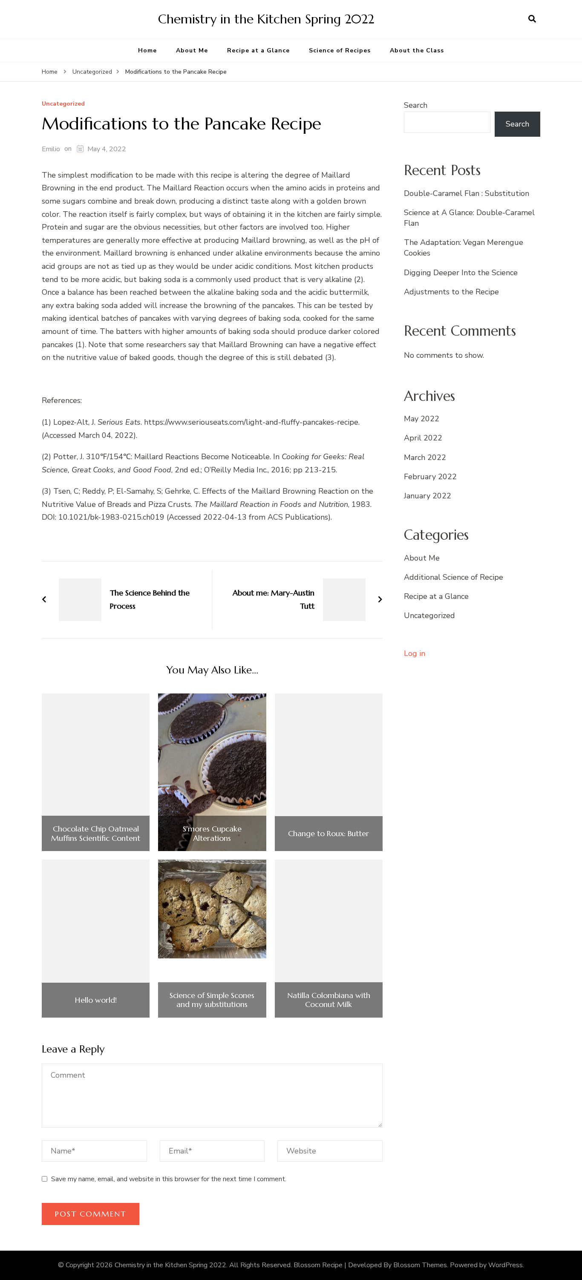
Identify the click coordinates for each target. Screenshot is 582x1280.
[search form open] (532, 19)
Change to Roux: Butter (328, 833)
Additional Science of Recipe (453, 577)
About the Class (417, 50)
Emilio (51, 149)
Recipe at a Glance (258, 50)
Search (415, 105)
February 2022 (430, 477)
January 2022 (427, 496)
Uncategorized (63, 104)
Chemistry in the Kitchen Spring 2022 (266, 19)
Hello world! (96, 1000)
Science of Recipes (340, 50)
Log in (414, 653)
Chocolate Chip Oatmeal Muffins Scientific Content (95, 833)
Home (147, 50)
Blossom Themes (420, 1265)
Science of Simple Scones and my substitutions (212, 1000)
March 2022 (425, 457)
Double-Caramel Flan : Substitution (466, 193)
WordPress (505, 1265)
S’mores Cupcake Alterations (212, 833)
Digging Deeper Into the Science (461, 273)
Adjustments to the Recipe (451, 292)
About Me (192, 50)
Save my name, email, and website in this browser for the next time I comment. (168, 1179)
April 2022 (423, 438)
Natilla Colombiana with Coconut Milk (328, 1000)
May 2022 (421, 419)
